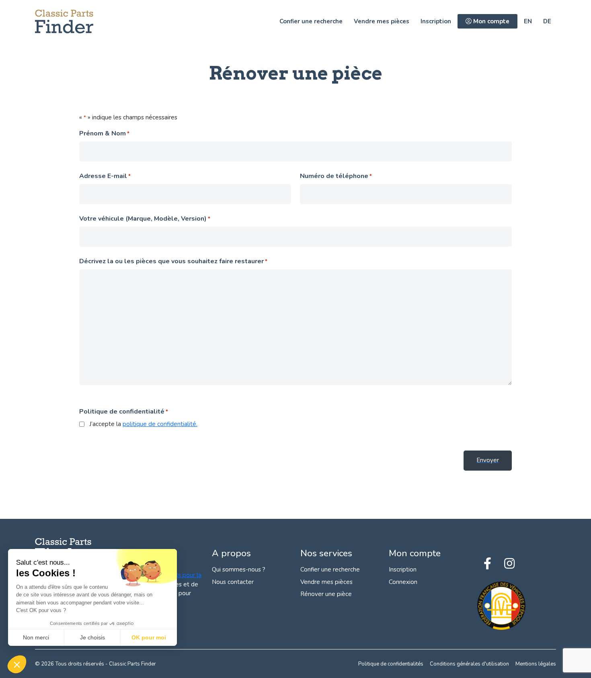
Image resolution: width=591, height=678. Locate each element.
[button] (17, 664)
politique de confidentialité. (160, 424)
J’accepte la (143, 424)
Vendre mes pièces (381, 21)
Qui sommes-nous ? (238, 569)
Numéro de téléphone (336, 176)
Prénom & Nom (104, 133)
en (528, 21)
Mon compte (490, 21)
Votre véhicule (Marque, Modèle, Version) (144, 218)
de (547, 21)
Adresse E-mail (105, 176)
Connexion (403, 582)
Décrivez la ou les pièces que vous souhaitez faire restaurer (173, 261)
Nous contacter (233, 582)
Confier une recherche (311, 21)
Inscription (436, 21)
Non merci (36, 637)
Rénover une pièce (326, 594)
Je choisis (92, 637)
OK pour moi (148, 637)
